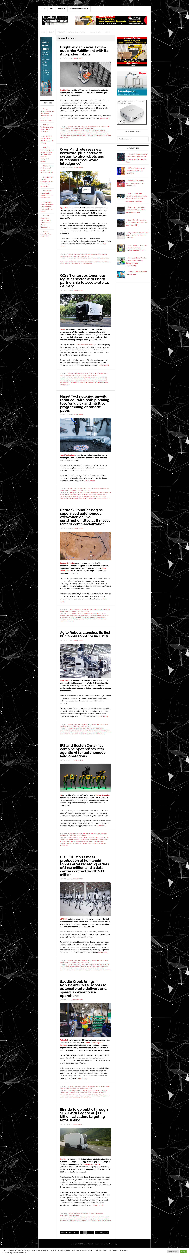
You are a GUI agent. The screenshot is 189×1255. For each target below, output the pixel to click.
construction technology (80, 615)
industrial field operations (69, 841)
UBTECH (63, 919)
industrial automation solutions (98, 730)
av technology (99, 1217)
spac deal (94, 1221)
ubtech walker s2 (105, 970)
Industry (83, 834)
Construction (84, 609)
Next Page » (104, 1233)
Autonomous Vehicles (87, 373)
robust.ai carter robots (78, 1096)
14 (97, 1232)
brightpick (63, 132)
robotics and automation (84, 134)
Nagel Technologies (68, 455)
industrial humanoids (67, 968)
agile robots (86, 728)
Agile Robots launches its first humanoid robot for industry (85, 634)
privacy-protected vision (99, 260)
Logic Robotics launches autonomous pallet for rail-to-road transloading (46, 181)
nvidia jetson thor (78, 260)
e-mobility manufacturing (72, 494)
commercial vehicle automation (94, 379)
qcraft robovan (65, 382)
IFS (61, 795)
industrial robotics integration (92, 494)
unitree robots (87, 264)
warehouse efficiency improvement (79, 1098)
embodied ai (106, 258)
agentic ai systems (75, 837)
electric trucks (65, 1219)
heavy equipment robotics (83, 617)
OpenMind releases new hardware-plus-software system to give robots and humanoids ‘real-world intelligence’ (82, 156)
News (82, 126)
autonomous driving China (89, 377)
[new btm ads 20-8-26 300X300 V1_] (132, 65)
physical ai (71, 134)
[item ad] (132, 95)
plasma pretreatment (76, 496)
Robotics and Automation (92, 126)
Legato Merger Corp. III (91, 1164)
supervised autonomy (67, 621)
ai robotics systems (97, 728)
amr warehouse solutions (77, 1090)
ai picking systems (74, 130)
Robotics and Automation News (70, 256)
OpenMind (64, 208)
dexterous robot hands (79, 730)
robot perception (79, 262)
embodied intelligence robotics (78, 966)
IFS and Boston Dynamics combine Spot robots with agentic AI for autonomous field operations (82, 750)
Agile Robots (65, 680)
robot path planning (90, 496)
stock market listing (104, 1221)
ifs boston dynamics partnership (96, 839)
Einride (63, 1159)
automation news (86, 130)
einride (107, 1217)
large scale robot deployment (84, 968)
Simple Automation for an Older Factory (46, 234)
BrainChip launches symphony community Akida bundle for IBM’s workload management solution (46, 154)
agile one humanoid (75, 728)
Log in (116, 1244)
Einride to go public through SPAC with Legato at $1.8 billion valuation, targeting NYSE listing (84, 1114)
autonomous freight (87, 1217)
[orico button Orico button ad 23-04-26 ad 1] (132, 124)
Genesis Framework (98, 1244)
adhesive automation (75, 492)
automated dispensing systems (92, 492)
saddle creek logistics (93, 1096)
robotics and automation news (98, 382)
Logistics (72, 1215)
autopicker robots (99, 130)
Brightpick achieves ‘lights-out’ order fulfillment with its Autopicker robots (84, 50)
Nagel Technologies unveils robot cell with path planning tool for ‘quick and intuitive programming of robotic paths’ (84, 403)
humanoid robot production (98, 966)
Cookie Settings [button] (173, 1251)
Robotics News (77, 128)
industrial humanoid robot (69, 732)
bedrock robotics (65, 615)
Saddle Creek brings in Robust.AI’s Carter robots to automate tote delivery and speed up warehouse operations (83, 988)
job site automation (98, 617)
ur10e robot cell (104, 498)
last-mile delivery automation (84, 381)
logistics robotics (89, 132)
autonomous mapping (88, 258)
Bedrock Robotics (67, 563)
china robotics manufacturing (91, 964)
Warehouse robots (88, 128)
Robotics (87, 254)
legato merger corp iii (84, 1219)
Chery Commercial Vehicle (85, 345)
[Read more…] (105, 118)
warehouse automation (95, 136)
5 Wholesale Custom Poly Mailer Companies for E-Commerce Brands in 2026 (46, 206)
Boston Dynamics (102, 795)
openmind (87, 260)
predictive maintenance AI (86, 841)
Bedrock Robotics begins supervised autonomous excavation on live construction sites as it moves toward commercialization (85, 517)
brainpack (98, 258)
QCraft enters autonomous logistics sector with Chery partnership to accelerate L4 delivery (84, 280)
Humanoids (83, 724)
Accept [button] (183, 1251)
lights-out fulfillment (75, 132)
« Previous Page (66, 1233)
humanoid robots (65, 260)
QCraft (62, 329)
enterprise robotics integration (75, 839)
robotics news (69, 136)
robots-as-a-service (80, 136)
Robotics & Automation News (55, 20)
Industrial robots (86, 488)
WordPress (109, 1244)
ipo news (74, 1219)
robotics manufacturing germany (83, 734)
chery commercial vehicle (74, 379)
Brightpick (64, 90)
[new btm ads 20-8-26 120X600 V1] (46, 95)
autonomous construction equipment (93, 613)
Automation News (74, 126)
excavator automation (67, 617)
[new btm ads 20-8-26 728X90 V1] (111, 24)
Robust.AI (64, 1040)
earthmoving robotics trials (98, 615)
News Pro (87, 1244)
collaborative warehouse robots (81, 1092)
